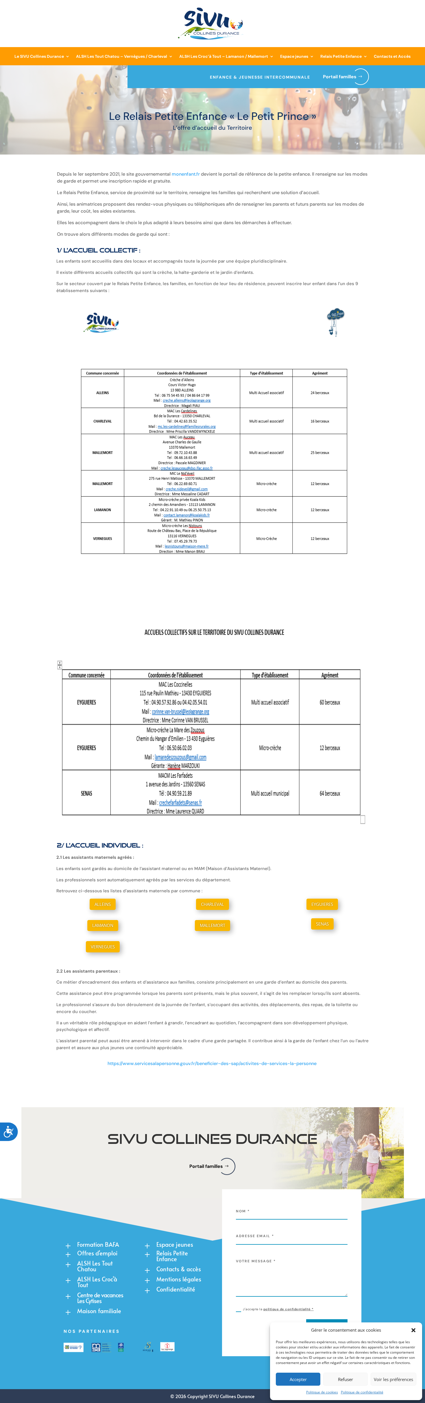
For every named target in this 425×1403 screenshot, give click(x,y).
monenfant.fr (186, 174)
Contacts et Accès (392, 56)
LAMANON (102, 925)
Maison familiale (99, 1311)
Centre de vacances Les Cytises (100, 1298)
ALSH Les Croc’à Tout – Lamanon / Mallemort (223, 56)
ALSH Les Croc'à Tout (97, 1282)
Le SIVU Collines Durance (39, 56)
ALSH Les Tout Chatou (95, 1266)
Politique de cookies (322, 1392)
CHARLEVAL (212, 904)
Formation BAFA (98, 1244)
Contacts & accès (178, 1269)
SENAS (322, 924)
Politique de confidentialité (362, 1392)
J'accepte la (278, 1309)
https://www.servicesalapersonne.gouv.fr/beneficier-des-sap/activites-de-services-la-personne (212, 1063)
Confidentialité (175, 1289)
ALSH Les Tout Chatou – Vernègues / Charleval (121, 56)
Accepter (298, 1379)
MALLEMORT (212, 925)
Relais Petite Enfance (341, 56)
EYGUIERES (322, 904)
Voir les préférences (393, 1379)
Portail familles (339, 77)
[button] (413, 1330)
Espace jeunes (294, 56)
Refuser (345, 1379)
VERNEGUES (103, 946)
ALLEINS (103, 904)
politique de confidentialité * (288, 1309)
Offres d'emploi (97, 1253)
